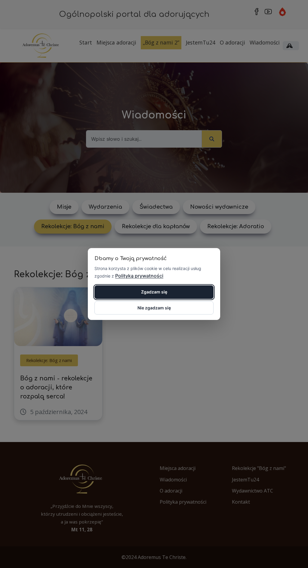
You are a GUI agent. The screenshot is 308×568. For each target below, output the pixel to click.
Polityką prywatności (139, 276)
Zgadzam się (154, 291)
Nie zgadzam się (154, 307)
